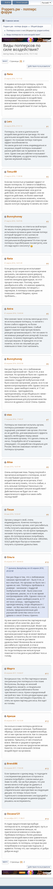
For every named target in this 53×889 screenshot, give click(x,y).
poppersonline (43, 30)
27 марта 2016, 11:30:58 (13, 176)
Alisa (10, 462)
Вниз (5, 61)
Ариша (11, 716)
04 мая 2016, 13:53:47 (12, 514)
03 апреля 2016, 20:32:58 (13, 363)
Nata (10, 74)
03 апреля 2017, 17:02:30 (13, 768)
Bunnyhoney (14, 216)
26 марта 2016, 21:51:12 (13, 126)
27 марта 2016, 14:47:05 (13, 221)
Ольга (10, 557)
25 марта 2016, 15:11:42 (13, 78)
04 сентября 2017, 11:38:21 (14, 818)
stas (9, 414)
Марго (11, 668)
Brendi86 (12, 763)
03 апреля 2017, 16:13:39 (13, 720)
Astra (10, 308)
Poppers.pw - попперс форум (18, 10)
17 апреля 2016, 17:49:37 (13, 419)
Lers (9, 121)
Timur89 (12, 171)
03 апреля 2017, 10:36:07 (13, 673)
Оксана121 (13, 813)
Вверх (5, 862)
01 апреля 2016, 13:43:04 (13, 313)
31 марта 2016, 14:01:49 (13, 263)
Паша (10, 509)
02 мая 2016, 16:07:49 (12, 467)
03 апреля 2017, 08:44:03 (13, 562)
